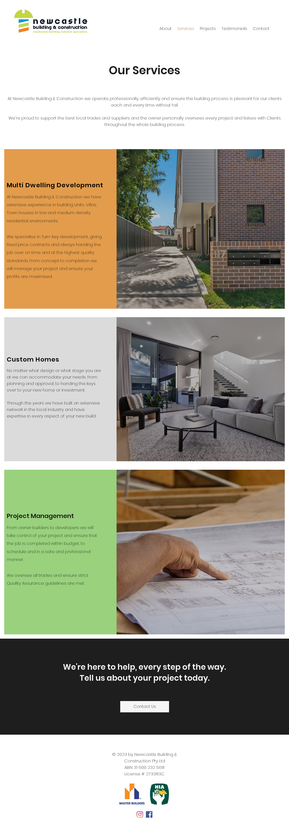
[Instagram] (140, 814)
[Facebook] (149, 814)
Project (19, 516)
